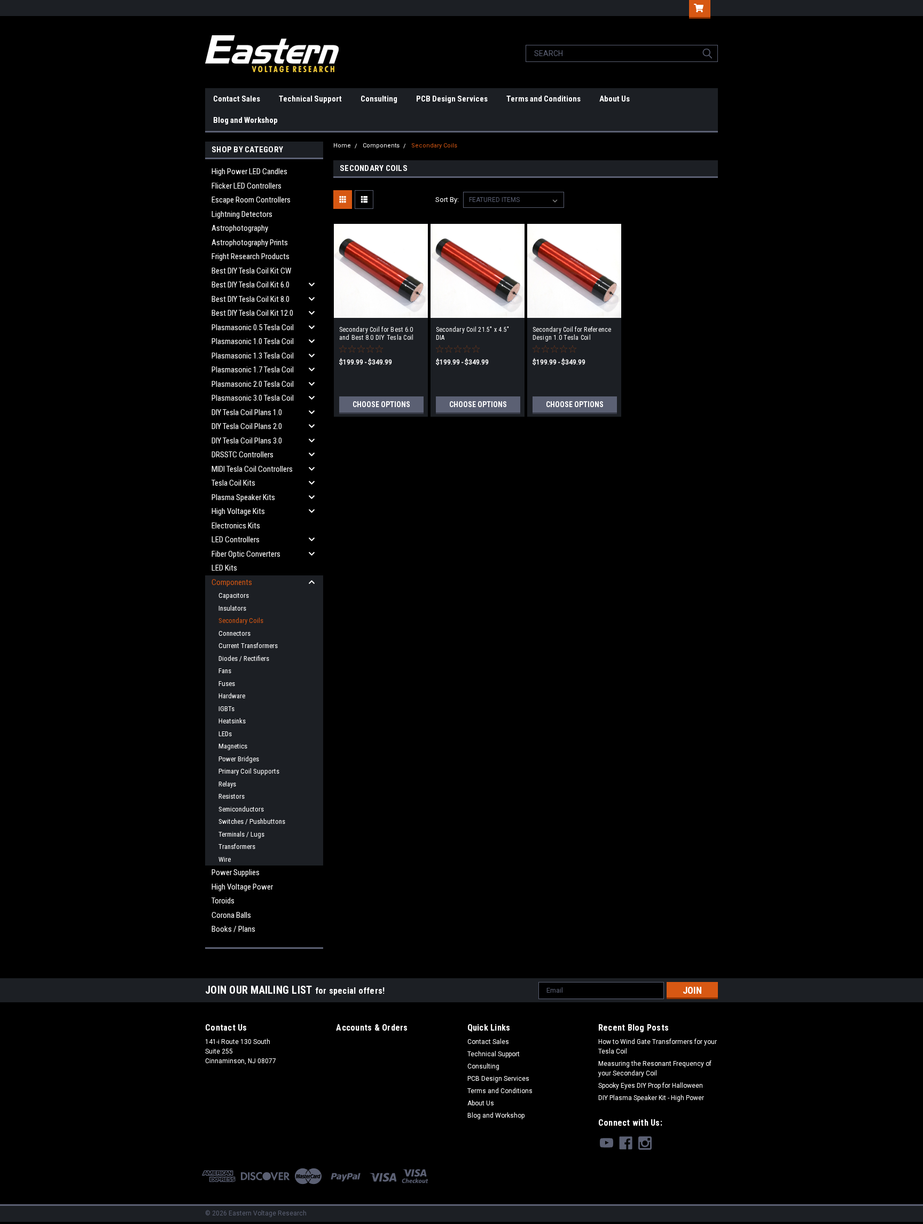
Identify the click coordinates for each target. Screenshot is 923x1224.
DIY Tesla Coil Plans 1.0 (247, 412)
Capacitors (233, 595)
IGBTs (226, 709)
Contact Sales (236, 99)
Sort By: (447, 200)
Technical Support (310, 99)
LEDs (225, 734)
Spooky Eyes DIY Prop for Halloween (650, 1085)
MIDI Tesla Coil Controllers (252, 469)
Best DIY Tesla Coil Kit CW (251, 271)
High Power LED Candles (249, 171)
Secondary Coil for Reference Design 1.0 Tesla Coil (572, 333)
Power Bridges (238, 759)
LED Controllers (236, 539)
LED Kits (224, 568)
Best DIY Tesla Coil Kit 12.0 (252, 313)
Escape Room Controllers (251, 200)
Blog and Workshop (245, 120)
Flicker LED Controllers (246, 186)
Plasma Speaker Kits (243, 497)
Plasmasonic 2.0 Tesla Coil (253, 384)
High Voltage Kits (238, 511)
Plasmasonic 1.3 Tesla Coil (253, 356)
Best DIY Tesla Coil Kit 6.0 (251, 285)
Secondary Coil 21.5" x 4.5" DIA (473, 333)
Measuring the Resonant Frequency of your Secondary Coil (654, 1068)
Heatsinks (232, 721)
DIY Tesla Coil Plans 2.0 (247, 426)
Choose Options (381, 404)
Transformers (236, 847)
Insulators (232, 608)
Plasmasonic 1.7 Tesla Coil (253, 370)
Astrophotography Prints (250, 242)
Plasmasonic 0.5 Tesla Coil (253, 327)
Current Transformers (248, 646)
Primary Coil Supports (248, 771)
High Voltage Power (242, 887)
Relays (227, 784)
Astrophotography (240, 228)
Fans (224, 671)
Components (232, 582)
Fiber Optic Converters (246, 554)
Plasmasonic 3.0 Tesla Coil (253, 398)
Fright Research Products (251, 256)
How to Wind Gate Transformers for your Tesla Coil (657, 1046)
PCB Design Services (452, 99)
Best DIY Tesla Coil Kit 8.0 (251, 299)
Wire (224, 859)
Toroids (223, 901)
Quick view (380, 310)
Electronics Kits (236, 526)
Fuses (226, 684)
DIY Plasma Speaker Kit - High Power (651, 1098)
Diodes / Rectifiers (243, 658)
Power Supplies (236, 872)
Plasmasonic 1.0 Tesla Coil (253, 341)
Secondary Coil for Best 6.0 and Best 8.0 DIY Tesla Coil (376, 333)
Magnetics (232, 746)
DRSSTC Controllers (242, 454)
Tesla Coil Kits (233, 483)
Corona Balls (231, 915)
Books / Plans (233, 929)
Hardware (231, 696)
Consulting (379, 99)
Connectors (234, 633)
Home (342, 145)
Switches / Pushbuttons (251, 821)
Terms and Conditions (543, 99)
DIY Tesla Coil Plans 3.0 (247, 441)
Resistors (231, 796)
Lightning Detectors (242, 214)
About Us (614, 99)
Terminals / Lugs (241, 834)
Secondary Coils (240, 621)
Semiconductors (241, 809)
